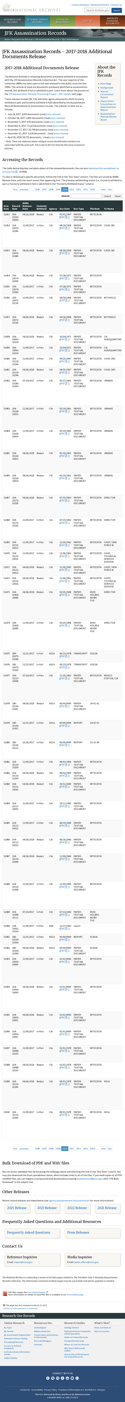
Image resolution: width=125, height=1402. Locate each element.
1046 (37, 189)
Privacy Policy (50, 1389)
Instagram (57, 1378)
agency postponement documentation (69, 1200)
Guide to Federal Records (76, 1337)
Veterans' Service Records (37, 21)
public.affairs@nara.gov (86, 1262)
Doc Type (79, 208)
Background (106, 87)
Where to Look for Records (76, 1344)
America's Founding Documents (112, 21)
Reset (118, 196)
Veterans (38, 1344)
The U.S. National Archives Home (31, 7)
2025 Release (17, 1208)
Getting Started (71, 1327)
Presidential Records (13, 1342)
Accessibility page (75, 1294)
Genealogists (40, 1327)
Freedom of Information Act (71, 1389)
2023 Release (47, 1208)
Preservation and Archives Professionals (46, 1336)
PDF (62, 217)
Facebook (48, 1378)
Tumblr (62, 1378)
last (110, 189)
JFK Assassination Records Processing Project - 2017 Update (40, 93)
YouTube (67, 1378)
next (103, 189)
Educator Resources (62, 21)
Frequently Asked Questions (28, 1232)
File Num (95, 208)
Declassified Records (74, 1341)
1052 (78, 189)
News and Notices (102, 1327)
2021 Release (106, 1208)
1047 (44, 189)
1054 (92, 189)
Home (7, 39)
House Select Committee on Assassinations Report (108, 105)
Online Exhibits (10, 1358)
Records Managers (42, 1341)
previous (24, 189)
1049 (57, 189)
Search (117, 10)
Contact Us (116, 4)
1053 (85, 189)
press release (52, 114)
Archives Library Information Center (17, 1353)
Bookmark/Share (100, 4)
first (15, 189)
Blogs (72, 1378)
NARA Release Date (27, 206)
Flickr (77, 1378)
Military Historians (42, 1331)
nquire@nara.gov (23, 1262)
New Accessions (101, 1331)
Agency (53, 208)
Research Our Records (12, 21)
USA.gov (101, 1389)
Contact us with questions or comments (20, 1308)
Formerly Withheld (42, 207)
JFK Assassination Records (47, 39)
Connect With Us (62, 1373)
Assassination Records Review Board (108, 116)
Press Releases (78, 1232)
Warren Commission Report (107, 94)
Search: (65, 195)
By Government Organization (17, 1335)
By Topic (8, 1327)
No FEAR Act (90, 1389)
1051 (71, 189)
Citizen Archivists (81, 4)
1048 (51, 189)
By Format (8, 1331)
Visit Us (87, 20)
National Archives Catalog (15, 1338)
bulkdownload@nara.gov (90, 1178)
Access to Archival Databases (12, 1347)
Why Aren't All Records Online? (74, 1349)
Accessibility (37, 1389)
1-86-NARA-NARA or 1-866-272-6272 (62, 1397)
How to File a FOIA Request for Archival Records (76, 1355)
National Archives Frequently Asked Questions (77, 1332)
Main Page (105, 83)
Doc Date (65, 208)
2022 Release (77, 1208)
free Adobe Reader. (36, 1292)
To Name (109, 208)
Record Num (16, 207)
